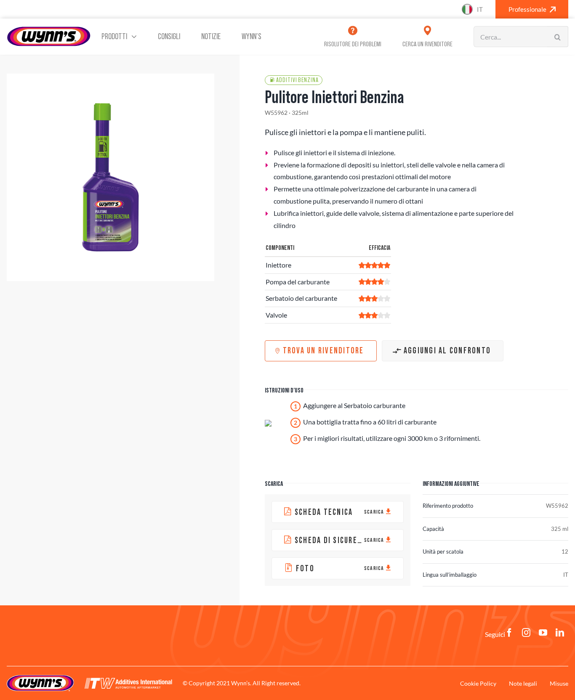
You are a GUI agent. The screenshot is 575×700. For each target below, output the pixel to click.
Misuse (559, 683)
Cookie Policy (478, 683)
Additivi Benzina (297, 80)
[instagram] (526, 632)
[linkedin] (560, 632)
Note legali (523, 683)
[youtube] (543, 632)
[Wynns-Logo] (49, 29)
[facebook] (509, 632)
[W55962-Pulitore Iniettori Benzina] (110, 177)
